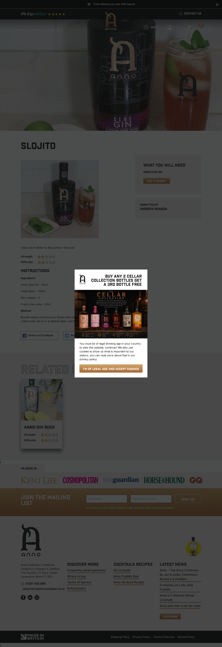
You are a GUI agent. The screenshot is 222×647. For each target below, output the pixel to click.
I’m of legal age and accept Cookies (111, 369)
